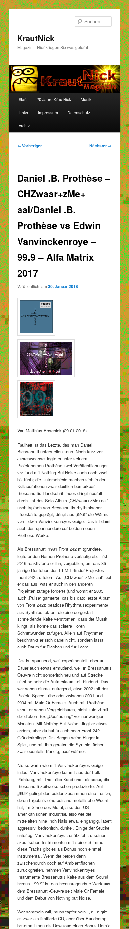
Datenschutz (78, 112)
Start (23, 99)
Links (23, 112)
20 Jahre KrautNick (54, 99)
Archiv (24, 125)
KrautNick (35, 38)
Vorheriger (29, 146)
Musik (86, 99)
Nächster (100, 146)
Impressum (48, 112)
